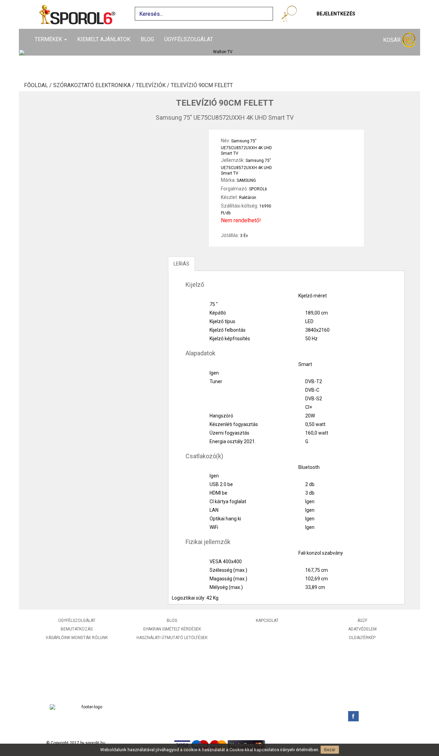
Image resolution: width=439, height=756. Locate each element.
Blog (147, 39)
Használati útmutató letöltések (172, 637)
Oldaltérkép (362, 637)
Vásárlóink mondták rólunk (77, 637)
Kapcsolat (267, 620)
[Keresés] (290, 15)
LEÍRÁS (181, 264)
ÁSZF (362, 620)
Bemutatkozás (77, 629)
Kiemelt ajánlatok (103, 39)
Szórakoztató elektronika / (94, 85)
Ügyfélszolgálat (188, 39)
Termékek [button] (49, 39)
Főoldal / (38, 85)
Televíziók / (153, 85)
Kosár (392, 40)
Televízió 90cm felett (202, 85)
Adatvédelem (362, 629)
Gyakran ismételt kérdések (172, 629)
